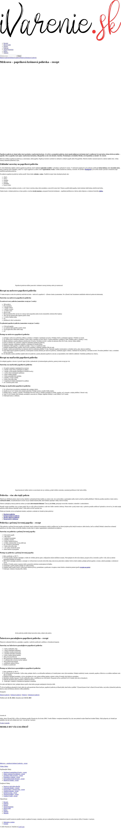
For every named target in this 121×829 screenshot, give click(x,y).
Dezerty (6, 46)
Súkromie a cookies (9, 822)
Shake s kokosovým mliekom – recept (14, 774)
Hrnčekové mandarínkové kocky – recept (15, 772)
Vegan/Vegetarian (8, 49)
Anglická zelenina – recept (11, 791)
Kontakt (6, 823)
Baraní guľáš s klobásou (11, 519)
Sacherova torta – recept (10, 793)
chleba (101, 191)
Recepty (6, 43)
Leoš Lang (21, 826)
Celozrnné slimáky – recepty (11, 788)
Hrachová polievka (9, 514)
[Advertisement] (60, 78)
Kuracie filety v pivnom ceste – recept (14, 789)
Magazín (6, 813)
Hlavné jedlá (7, 45)
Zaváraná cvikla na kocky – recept (13, 775)
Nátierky (6, 53)
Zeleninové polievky (31, 57)
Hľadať (19, 56)
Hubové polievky (5, 57)
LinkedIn (6, 723)
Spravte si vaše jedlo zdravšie (12, 786)
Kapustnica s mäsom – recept (12, 777)
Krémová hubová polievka (11, 516)
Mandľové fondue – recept (11, 780)
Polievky (6, 48)
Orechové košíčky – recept (11, 794)
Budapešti (88, 169)
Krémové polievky (15, 57)
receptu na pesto (85, 567)
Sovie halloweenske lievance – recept (14, 779)
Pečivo (5, 51)
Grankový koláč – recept (10, 796)
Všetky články (4, 766)
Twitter (2, 723)
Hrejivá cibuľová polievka (11, 517)
